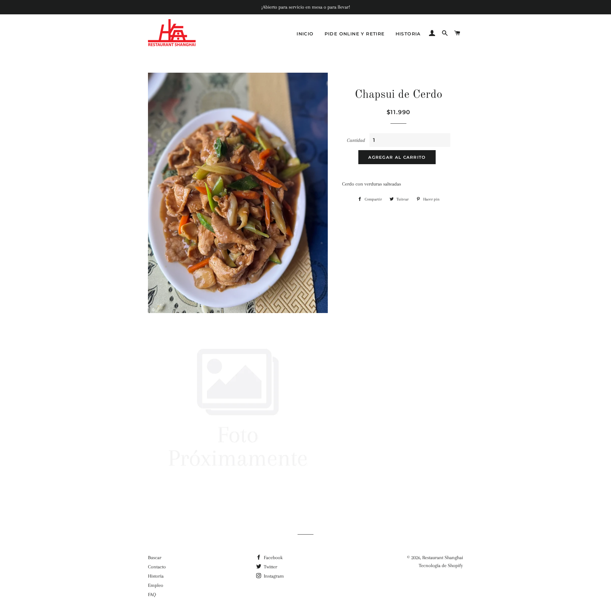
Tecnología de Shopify (441, 565)
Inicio (305, 34)
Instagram (273, 576)
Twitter (270, 567)
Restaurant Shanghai (442, 557)
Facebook (273, 557)
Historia (408, 34)
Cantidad (356, 140)
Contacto (157, 567)
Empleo (155, 585)
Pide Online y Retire (355, 34)
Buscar (154, 557)
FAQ (152, 594)
